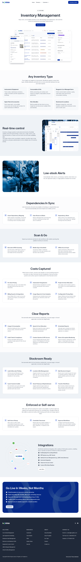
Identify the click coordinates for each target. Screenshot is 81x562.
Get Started (9, 506)
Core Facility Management (8, 532)
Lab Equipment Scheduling (8, 535)
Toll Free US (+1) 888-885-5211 (69, 535)
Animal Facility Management (9, 549)
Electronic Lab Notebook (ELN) (9, 541)
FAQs (28, 538)
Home (33, 2)
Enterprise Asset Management (9, 538)
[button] (38, 2)
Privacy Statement (75, 556)
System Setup (29, 541)
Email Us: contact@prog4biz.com (69, 532)
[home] (6, 2)
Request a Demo (40, 24)
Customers (29, 532)
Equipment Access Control (8, 544)
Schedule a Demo (73, 2)
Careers (46, 541)
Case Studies (29, 535)
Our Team (46, 538)
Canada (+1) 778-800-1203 (68, 538)
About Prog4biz (47, 535)
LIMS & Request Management (9, 547)
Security (28, 544)
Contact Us (46, 544)
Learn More (41, 469)
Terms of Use (68, 556)
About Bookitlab (47, 532)
